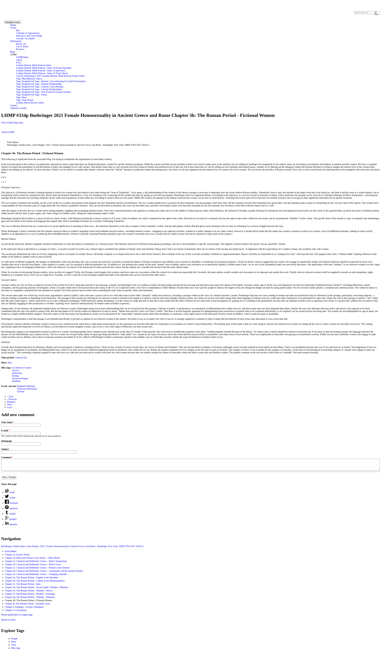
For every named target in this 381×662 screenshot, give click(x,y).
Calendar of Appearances (28, 33)
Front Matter (11, 551)
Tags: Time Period (24, 100)
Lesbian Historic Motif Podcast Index (33, 65)
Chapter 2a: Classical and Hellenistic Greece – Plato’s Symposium (36, 561)
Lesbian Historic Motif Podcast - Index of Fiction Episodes (43, 68)
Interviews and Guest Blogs (29, 35)
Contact (13, 105)
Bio (17, 30)
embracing (17, 373)
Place (13, 641)
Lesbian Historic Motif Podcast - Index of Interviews (40, 70)
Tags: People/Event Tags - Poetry (31, 94)
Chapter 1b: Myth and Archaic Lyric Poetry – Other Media (32, 558)
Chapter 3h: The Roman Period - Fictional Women (28, 600)
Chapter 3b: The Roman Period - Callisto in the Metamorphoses (35, 580)
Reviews (20, 49)
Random (11, 402)
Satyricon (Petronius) (27, 389)
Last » (10, 407)
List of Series (22, 46)
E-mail (5, 430)
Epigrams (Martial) (26, 386)
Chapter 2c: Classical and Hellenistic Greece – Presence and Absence (37, 567)
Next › (10, 404)
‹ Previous (12, 399)
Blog (12, 52)
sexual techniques (20, 378)
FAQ (18, 62)
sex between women (21, 367)
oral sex (15, 370)
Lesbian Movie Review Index (30, 102)
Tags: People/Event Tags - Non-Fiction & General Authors (43, 92)
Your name (7, 422)
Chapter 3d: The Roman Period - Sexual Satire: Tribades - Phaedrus (36, 587)
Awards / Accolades (25, 38)
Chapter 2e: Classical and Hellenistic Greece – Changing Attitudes (36, 574)
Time (13, 645)
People (14, 638)
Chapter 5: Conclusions (16, 610)
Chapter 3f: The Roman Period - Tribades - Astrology (30, 594)
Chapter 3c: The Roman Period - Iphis (23, 584)
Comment (7, 457)
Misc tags (15, 648)
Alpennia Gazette (18, 108)
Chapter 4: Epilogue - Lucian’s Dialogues (24, 607)
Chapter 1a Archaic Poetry (17, 554)
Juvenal (20, 391)
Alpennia (15, 10)
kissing (15, 375)
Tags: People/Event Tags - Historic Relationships (39, 84)
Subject (5, 449)
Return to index (8, 619)
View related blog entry (12, 122)
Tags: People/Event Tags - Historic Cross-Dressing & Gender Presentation (51, 81)
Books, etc (21, 44)
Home (13, 25)
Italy (10, 362)
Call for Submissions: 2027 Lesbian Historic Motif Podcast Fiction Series (50, 76)
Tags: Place (21, 97)
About (13, 27)
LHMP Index (22, 57)
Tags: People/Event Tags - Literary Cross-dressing (39, 86)
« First (10, 396)
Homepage (6, 441)
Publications (16, 41)
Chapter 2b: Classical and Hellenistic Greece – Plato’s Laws (33, 564)
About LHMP (7, 132)
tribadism (16, 381)
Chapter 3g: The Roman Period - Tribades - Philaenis (30, 597)
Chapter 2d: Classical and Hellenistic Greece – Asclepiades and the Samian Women (44, 571)
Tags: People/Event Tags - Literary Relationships (39, 89)
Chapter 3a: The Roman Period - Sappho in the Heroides (31, 577)
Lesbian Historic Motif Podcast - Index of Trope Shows (42, 73)
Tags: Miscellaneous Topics (29, 78)
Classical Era (21, 357)
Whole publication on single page (17, 614)
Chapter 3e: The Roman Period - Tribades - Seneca (29, 590)
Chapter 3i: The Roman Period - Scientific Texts (27, 603)
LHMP (13, 54)
